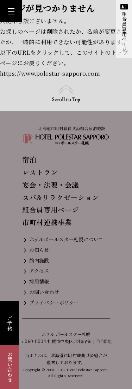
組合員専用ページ (124, 31)
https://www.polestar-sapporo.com (50, 73)
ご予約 (9, 323)
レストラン (40, 172)
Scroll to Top (66, 99)
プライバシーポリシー (54, 302)
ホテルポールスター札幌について (66, 239)
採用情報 (39, 281)
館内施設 (39, 260)
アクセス (39, 270)
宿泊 (29, 159)
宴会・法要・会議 (50, 185)
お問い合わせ (9, 367)
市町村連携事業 (47, 222)
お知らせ (39, 249)
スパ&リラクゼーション (60, 197)
